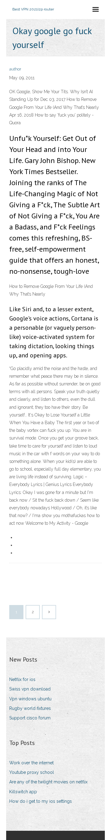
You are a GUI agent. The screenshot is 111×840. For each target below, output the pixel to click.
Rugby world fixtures (30, 708)
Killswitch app (23, 791)
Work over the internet (31, 762)
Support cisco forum (30, 717)
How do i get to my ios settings (40, 801)
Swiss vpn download (30, 689)
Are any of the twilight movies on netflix (48, 781)
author (15, 69)
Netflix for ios (22, 679)
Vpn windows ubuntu (30, 698)
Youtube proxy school (31, 772)
